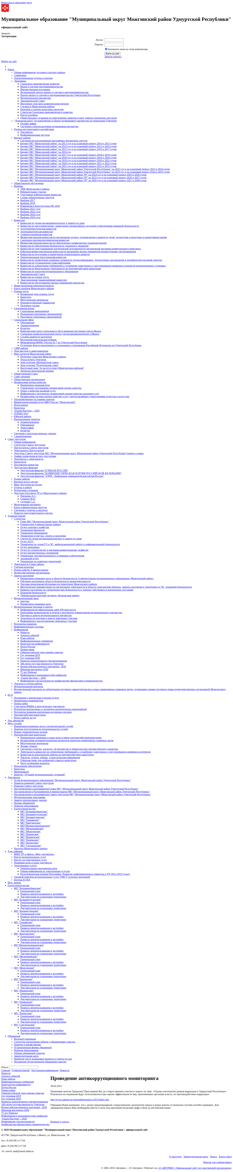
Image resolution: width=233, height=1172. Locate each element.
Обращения (14, 1036)
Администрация (16, 516)
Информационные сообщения (36, 641)
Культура (25, 328)
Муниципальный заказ (26, 598)
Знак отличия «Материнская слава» (39, 362)
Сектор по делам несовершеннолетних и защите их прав (51, 538)
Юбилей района (22, 416)
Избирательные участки (33, 191)
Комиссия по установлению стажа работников (45, 263)
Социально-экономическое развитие (40, 83)
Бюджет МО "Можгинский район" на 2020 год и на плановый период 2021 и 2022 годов (68, 163)
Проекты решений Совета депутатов (34, 783)
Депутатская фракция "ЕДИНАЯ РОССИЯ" (44, 470)
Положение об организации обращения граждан (40, 1061)
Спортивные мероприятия (34, 311)
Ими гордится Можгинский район (32, 354)
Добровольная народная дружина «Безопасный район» (50, 595)
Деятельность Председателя (29, 450)
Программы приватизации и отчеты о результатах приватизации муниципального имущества (71, 612)
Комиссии (19, 220)
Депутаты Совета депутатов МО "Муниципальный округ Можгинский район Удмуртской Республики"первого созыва (79, 453)
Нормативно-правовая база (35, 385)
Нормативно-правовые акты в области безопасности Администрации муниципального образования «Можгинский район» (87, 578)
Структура (19, 518)
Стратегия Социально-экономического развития (46, 112)
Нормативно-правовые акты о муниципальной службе (43, 726)
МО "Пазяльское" (29, 840)
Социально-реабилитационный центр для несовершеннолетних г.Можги (59, 334)
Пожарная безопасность (33, 592)
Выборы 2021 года (30, 209)
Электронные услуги (25, 865)
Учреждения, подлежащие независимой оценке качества (50, 388)
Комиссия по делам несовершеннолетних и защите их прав (52, 223)
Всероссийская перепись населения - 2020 (43, 666)
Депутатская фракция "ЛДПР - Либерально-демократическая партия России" (62, 476)
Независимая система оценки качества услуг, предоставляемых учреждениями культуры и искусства (74, 396)
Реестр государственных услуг (30, 860)
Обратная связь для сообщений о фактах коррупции (48, 760)
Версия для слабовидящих (217, 1162)
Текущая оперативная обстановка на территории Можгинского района (58, 584)
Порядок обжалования (26, 805)
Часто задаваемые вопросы (34, 763)
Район (11, 69)
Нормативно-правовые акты (35, 604)
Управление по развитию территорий (40, 561)
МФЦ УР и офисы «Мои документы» (34, 854)
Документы (26, 132)
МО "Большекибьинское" (34, 811)
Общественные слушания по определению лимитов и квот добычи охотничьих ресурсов (68, 118)
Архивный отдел (29, 558)
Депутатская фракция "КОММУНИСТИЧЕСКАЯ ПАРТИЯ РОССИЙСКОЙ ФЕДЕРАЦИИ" (71, 473)
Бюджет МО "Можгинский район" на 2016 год (45, 152)
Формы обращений (24, 803)
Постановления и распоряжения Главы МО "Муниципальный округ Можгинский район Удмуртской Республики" (76, 788)
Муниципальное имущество (35, 98)
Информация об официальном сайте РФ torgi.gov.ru (48, 609)
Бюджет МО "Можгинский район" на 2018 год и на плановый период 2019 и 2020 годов (68, 157)
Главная (5, 1070)
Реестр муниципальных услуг (30, 857)
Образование (27, 322)
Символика (20, 75)
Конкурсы (25, 297)
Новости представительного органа (33, 513)
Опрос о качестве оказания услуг (38, 390)
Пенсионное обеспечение (28, 766)
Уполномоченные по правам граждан (34, 399)
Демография (27, 427)
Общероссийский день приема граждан (41, 652)
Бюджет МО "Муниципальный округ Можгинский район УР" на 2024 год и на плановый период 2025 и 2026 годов (83, 174)
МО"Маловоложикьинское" (35, 825)
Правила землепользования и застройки (42, 894)
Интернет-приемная (25, 1039)
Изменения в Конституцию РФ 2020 (40, 206)
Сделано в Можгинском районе (37, 106)
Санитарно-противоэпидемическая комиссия (44, 240)
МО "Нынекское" (29, 834)
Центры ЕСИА (22, 879)
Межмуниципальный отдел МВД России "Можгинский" (45, 402)
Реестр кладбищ (29, 115)
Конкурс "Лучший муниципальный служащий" (40, 774)
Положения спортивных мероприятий (41, 314)
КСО (10, 695)
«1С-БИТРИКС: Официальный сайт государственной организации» (195, 1168)
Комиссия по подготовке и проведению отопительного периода (55, 254)
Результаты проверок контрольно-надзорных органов (43, 712)
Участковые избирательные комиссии (40, 194)
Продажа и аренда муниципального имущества (46, 615)
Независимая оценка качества (30, 382)
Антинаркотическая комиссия (36, 231)
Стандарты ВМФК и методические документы (39, 706)
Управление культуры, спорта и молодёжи (43, 535)
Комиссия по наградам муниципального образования (49, 271)
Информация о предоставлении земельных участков (48, 621)
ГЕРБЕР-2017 (21, 413)
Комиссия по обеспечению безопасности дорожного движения (54, 245)
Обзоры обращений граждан (29, 1053)
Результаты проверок (25, 624)
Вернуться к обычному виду (16, 2)
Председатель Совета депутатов (31, 447)
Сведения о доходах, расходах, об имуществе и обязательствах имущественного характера (69, 749)
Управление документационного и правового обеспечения (52, 555)
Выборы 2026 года (30, 217)
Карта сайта (225, 1156)
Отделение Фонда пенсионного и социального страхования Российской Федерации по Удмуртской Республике (80, 345)
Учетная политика (24, 567)
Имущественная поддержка (35, 89)
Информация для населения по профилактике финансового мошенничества (61, 680)
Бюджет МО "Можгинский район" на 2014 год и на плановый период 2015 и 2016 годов (68, 146)
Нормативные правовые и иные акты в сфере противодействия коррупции (61, 737)
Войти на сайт (9, 61)
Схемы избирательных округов (37, 197)
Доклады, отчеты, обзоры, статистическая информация (50, 757)
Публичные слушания (26, 490)
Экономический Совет (32, 100)
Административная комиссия (36, 234)
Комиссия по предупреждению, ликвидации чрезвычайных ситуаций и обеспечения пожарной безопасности (79, 226)
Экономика (20, 81)
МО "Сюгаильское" (31, 845)
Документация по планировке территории (43, 896)
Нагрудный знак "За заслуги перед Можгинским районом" (52, 368)
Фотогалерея (21, 405)
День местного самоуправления (31, 351)
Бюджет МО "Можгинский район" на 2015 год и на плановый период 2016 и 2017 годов (68, 149)
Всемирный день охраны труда (37, 294)
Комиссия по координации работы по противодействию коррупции (57, 754)
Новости (25, 632)
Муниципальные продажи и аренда (33, 607)
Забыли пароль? (113, 56)
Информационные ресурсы (35, 135)
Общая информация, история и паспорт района (39, 72)
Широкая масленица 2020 (34, 669)
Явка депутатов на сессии (28, 484)
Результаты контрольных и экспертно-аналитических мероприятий (50, 709)
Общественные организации (29, 379)
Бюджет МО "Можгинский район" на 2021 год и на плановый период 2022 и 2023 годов (68, 166)
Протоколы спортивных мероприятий (40, 317)
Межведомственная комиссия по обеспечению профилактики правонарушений (63, 243)
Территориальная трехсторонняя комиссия (43, 257)
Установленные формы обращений (33, 1047)
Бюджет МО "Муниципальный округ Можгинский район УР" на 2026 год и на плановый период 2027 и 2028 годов (83, 180)
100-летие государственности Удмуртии (42, 663)
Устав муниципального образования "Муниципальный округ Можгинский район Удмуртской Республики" (72, 780)
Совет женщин (22, 376)
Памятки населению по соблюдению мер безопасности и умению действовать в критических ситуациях (76, 589)
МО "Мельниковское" (32, 828)
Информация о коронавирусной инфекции (43, 675)
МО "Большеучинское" (32, 817)
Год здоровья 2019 (30, 655)
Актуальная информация (44, 1070)
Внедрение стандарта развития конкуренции (44, 103)
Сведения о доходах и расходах (31, 510)
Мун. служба (15, 723)
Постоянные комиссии (26, 464)
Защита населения (24, 575)
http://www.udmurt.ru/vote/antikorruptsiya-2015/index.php (79, 1099)
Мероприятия (21, 771)
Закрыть (5, 33)
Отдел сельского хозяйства (34, 527)
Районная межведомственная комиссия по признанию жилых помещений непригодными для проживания (78, 251)
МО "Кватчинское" (30, 823)
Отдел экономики (29, 547)
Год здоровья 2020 (30, 658)
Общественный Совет (26, 373)
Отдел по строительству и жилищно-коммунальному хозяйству (54, 550)
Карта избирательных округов (30, 507)
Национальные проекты (27, 419)
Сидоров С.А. (27, 501)
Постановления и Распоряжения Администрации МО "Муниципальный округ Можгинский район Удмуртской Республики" (82, 791)
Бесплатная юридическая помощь (38, 339)
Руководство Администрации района (40, 524)
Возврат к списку (59, 1121)
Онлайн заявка (28, 123)
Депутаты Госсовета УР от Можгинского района (40, 493)
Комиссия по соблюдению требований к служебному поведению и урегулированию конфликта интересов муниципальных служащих (93, 265)
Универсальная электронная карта (38, 868)
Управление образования (33, 533)
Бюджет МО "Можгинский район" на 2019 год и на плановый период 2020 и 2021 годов (68, 160)
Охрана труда (21, 291)
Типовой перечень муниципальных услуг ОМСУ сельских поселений (52, 877)
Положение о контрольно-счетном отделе (36, 697)
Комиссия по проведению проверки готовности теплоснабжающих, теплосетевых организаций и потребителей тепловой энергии (91, 260)
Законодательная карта (26, 1056)
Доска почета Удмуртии (33, 359)
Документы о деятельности (28, 459)
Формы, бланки (28, 746)
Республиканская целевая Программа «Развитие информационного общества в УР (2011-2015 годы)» (75, 874)
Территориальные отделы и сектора (33, 78)
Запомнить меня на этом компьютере (128, 49)
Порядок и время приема (27, 1044)
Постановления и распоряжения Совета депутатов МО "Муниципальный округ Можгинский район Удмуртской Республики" (82, 794)
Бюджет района (22, 137)
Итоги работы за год (25, 717)
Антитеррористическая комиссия (38, 228)
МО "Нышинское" (30, 837)
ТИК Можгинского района (34, 189)
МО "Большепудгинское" (34, 814)
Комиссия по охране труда (34, 277)
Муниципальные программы (29, 797)
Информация (21, 629)
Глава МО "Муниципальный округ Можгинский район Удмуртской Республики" (64, 521)
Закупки (24, 601)
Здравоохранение (29, 325)
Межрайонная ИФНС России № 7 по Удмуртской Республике (53, 342)
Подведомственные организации (32, 572)
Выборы (18, 186)
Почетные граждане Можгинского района (43, 356)
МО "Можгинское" (30, 831)
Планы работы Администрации (31, 570)
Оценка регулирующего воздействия (34, 129)
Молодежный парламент (27, 504)
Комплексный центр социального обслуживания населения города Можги (60, 331)
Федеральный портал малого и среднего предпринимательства (54, 92)
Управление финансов (32, 530)
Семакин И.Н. (28, 498)
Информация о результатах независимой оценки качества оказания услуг (59, 393)
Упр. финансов (16, 720)
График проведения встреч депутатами (35, 456)
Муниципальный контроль (28, 686)
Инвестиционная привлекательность (34, 285)
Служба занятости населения (36, 336)
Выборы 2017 (27, 200)
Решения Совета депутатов (28, 786)
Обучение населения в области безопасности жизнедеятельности (55, 581)
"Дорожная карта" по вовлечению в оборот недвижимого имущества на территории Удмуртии (65, 120)
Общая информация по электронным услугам (45, 871)
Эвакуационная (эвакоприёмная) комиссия (43, 280)
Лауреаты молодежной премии (37, 371)
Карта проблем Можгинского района (34, 288)
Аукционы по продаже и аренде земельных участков (48, 618)
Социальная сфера (24, 319)
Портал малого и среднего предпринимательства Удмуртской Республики (60, 95)
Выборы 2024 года (30, 214)
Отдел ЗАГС (27, 541)
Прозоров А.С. (28, 496)
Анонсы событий (29, 635)
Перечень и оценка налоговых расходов (42, 109)
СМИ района (21, 348)
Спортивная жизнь (24, 308)
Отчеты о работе (23, 487)
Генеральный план (30, 891)
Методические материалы (34, 299)
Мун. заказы (14, 882)
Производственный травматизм (37, 302)
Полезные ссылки (30, 305)
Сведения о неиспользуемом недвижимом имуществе (49, 126)
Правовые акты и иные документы (33, 862)
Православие (27, 649)
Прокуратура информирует (35, 643)
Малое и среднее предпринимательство (41, 86)
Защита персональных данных (30, 800)
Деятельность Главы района (29, 564)
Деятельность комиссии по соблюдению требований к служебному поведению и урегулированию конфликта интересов (85, 751)
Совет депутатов (17, 439)
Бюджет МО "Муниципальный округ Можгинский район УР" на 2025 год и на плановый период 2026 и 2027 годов (83, 177)
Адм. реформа (15, 851)
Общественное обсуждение (29, 183)
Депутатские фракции (26, 467)
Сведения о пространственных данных (35, 433)
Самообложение (23, 436)
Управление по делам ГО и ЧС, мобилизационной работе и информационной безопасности (70, 544)
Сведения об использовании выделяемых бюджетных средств (53, 140)
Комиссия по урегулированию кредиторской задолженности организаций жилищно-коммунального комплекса (80, 248)
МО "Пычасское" (29, 842)
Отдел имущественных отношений (39, 552)
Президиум (20, 462)
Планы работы (22, 479)
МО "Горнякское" (29, 820)
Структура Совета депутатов (29, 444)
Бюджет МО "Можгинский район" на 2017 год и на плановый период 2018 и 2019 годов (68, 155)
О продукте (175, 1156)
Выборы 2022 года (30, 211)
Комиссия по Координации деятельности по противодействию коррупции (60, 268)
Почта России (27, 646)
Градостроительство (25, 808)
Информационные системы (29, 626)
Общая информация (25, 442)
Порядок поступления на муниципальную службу (41, 729)
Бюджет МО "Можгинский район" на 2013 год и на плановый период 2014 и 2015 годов (68, 143)
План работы (27, 638)
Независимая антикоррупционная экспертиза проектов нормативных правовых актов (66, 740)
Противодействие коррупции (30, 715)
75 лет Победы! (28, 672)
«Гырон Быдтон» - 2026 (26, 410)
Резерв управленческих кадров (30, 732)
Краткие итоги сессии (26, 481)
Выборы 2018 (27, 203)
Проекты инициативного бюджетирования (43, 661)
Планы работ (21, 703)
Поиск (213, 1156)
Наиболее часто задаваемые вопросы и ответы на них (43, 1059)
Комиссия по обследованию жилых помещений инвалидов (52, 282)
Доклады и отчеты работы (28, 683)
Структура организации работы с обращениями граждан (44, 1041)
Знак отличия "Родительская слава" (39, 365)
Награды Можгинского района (30, 848)
